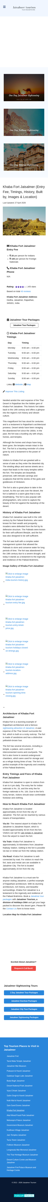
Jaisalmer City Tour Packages (24, 1009)
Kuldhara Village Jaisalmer (18, 1130)
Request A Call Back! (23, 968)
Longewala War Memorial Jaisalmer (21, 1150)
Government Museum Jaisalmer (20, 1125)
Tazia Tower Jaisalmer (16, 1140)
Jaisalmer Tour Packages (24, 325)
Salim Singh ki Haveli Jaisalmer (20, 1096)
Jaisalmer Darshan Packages (24, 1001)
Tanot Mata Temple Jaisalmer (19, 1061)
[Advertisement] (24, 42)
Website (19, 384)
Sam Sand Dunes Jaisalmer (18, 1105)
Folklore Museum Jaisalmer (18, 1145)
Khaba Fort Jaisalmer (15, 1110)
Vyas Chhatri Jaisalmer (16, 1091)
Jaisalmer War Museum (16, 1066)
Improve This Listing (14, 391)
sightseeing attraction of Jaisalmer (18, 728)
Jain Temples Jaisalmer (16, 1135)
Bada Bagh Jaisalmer (16, 1081)
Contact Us (11, 908)
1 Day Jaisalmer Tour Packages (24, 993)
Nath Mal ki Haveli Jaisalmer (18, 1101)
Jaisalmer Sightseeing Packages (24, 1017)
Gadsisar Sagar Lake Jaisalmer (20, 1076)
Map (29, 384)
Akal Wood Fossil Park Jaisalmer (20, 1115)
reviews (26, 291)
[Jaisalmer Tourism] (24, 8)
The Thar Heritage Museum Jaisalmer (22, 1155)
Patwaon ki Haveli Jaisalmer (18, 1071)
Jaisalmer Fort (13, 1056)
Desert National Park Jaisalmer (20, 1086)
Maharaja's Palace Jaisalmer (19, 1120)
